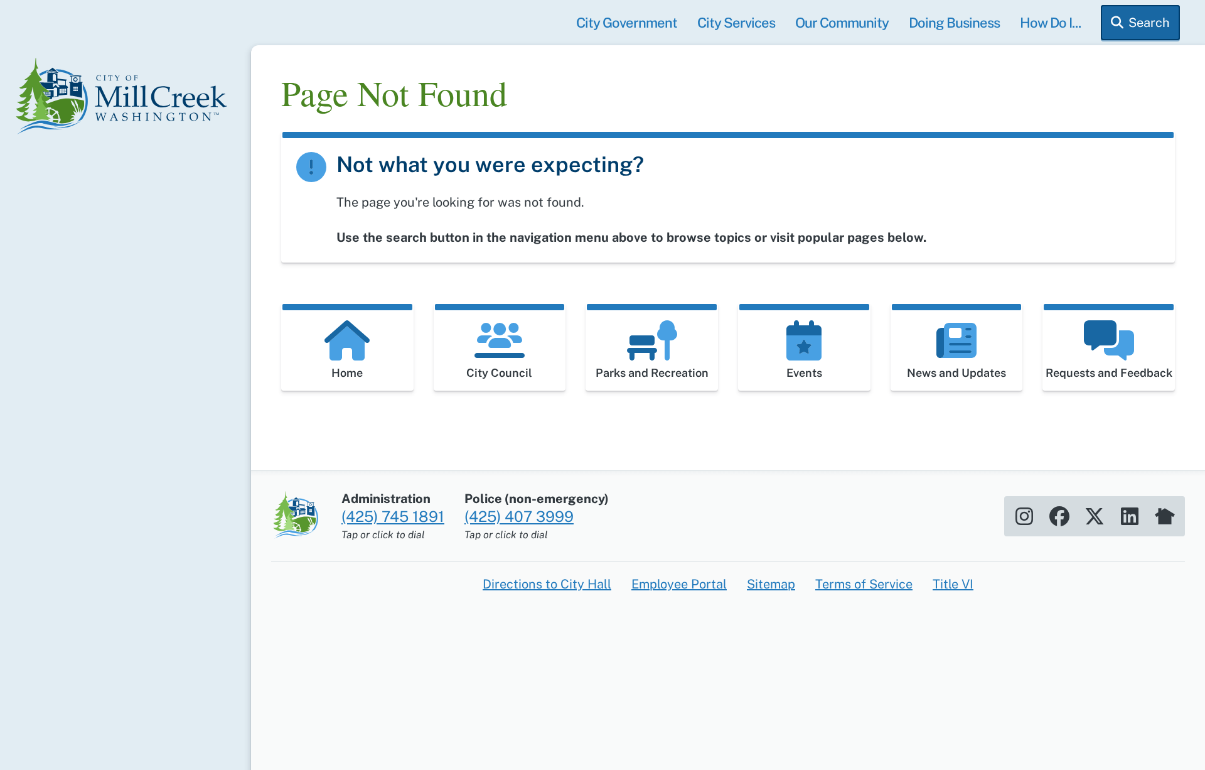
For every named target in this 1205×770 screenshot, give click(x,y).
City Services (736, 22)
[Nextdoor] (1165, 516)
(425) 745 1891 (392, 516)
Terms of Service (864, 584)
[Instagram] (1024, 516)
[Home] (125, 98)
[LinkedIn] (1130, 516)
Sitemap (771, 584)
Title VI (953, 584)
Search (1149, 22)
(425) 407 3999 (519, 516)
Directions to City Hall (547, 584)
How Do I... (1050, 22)
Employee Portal (679, 584)
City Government (626, 22)
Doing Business (954, 22)
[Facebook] (1059, 516)
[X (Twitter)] (1094, 516)
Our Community (842, 22)
